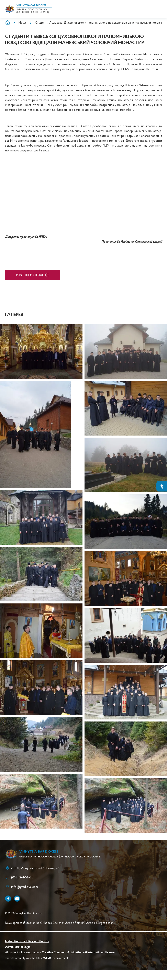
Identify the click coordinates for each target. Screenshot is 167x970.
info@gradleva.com (24, 887)
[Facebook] (8, 899)
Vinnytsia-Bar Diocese (31, 5)
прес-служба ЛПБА (33, 237)
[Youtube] (17, 899)
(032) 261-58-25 (22, 877)
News (22, 22)
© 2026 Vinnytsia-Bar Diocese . (24, 913)
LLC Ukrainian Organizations (98, 923)
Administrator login (18, 947)
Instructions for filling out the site (27, 941)
